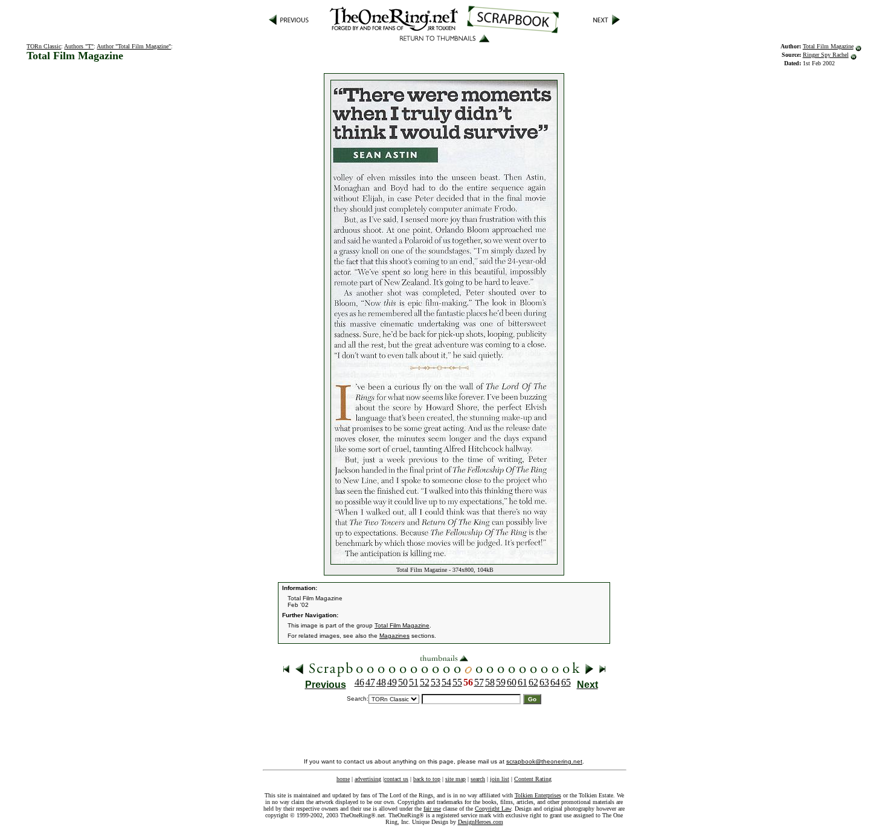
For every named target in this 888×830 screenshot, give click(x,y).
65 (566, 682)
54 (446, 682)
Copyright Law (493, 808)
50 (403, 682)
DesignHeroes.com (480, 822)
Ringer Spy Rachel (826, 54)
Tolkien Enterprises (538, 795)
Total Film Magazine (828, 46)
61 (522, 682)
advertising (368, 779)
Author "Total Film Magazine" (134, 46)
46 (359, 682)
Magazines (394, 635)
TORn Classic (44, 46)
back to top (426, 779)
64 (555, 682)
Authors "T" (79, 46)
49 (392, 682)
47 (370, 682)
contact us (396, 779)
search (478, 779)
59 (501, 682)
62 (533, 682)
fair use (432, 808)
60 (511, 682)
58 (490, 682)
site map (455, 779)
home (343, 779)
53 (435, 682)
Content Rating (533, 779)
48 (381, 682)
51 (414, 682)
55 (457, 682)
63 (544, 682)
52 (425, 682)
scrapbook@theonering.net (544, 761)
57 (479, 682)
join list (499, 779)
